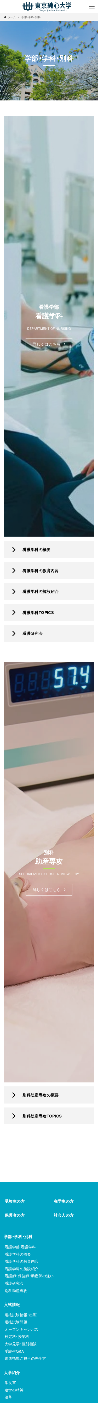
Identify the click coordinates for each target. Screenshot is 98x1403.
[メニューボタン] (92, 6)
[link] (49, 549)
